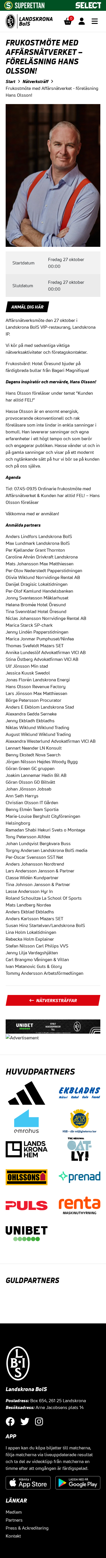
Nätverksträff (35, 81)
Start (10, 81)
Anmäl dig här (27, 307)
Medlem (14, 1512)
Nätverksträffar (56, 1000)
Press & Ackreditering (27, 1528)
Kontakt (13, 1536)
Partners (14, 1520)
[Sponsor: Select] (88, 4)
